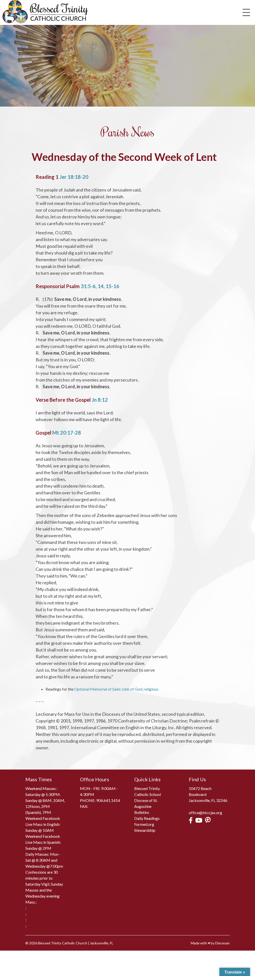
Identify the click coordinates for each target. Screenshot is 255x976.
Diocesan (222, 943)
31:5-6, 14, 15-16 (100, 286)
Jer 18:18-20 (74, 177)
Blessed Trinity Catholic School (147, 791)
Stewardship (144, 830)
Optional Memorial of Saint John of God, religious (116, 689)
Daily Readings (147, 818)
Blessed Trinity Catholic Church (62, 943)
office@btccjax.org (205, 812)
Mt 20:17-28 (66, 433)
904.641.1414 (108, 800)
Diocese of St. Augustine (146, 803)
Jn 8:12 (100, 400)
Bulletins (141, 812)
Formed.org (144, 824)
